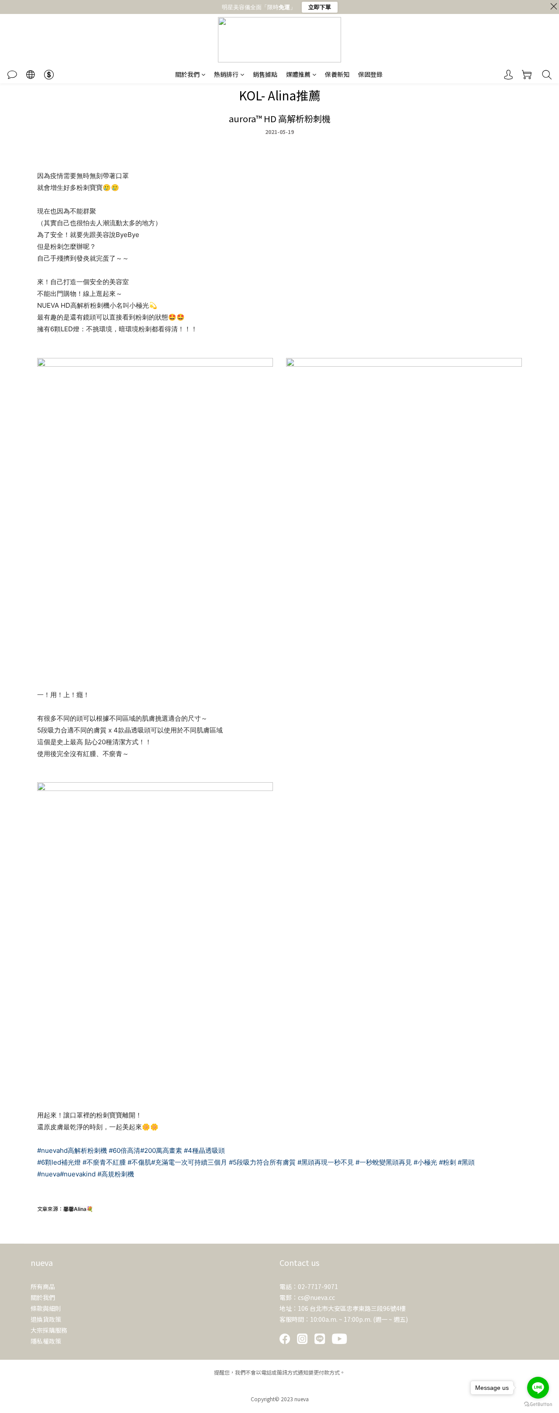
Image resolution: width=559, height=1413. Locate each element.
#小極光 (425, 1162)
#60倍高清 (124, 1150)
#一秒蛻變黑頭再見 (383, 1162)
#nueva (48, 1174)
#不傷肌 (139, 1162)
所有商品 (43, 1286)
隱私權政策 (46, 1341)
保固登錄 (370, 74)
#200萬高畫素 (161, 1150)
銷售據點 (265, 74)
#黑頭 (466, 1162)
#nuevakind (78, 1174)
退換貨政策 (46, 1319)
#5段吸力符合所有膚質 (262, 1162)
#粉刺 (447, 1162)
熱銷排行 (226, 74)
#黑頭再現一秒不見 (325, 1162)
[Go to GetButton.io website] (538, 1404)
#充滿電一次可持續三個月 (189, 1162)
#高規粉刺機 (115, 1174)
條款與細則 (46, 1308)
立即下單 (319, 7)
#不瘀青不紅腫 (104, 1162)
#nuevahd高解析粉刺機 (72, 1150)
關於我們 (187, 74)
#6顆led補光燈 (59, 1162)
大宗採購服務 (49, 1330)
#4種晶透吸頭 (204, 1150)
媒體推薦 (298, 74)
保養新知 (337, 74)
